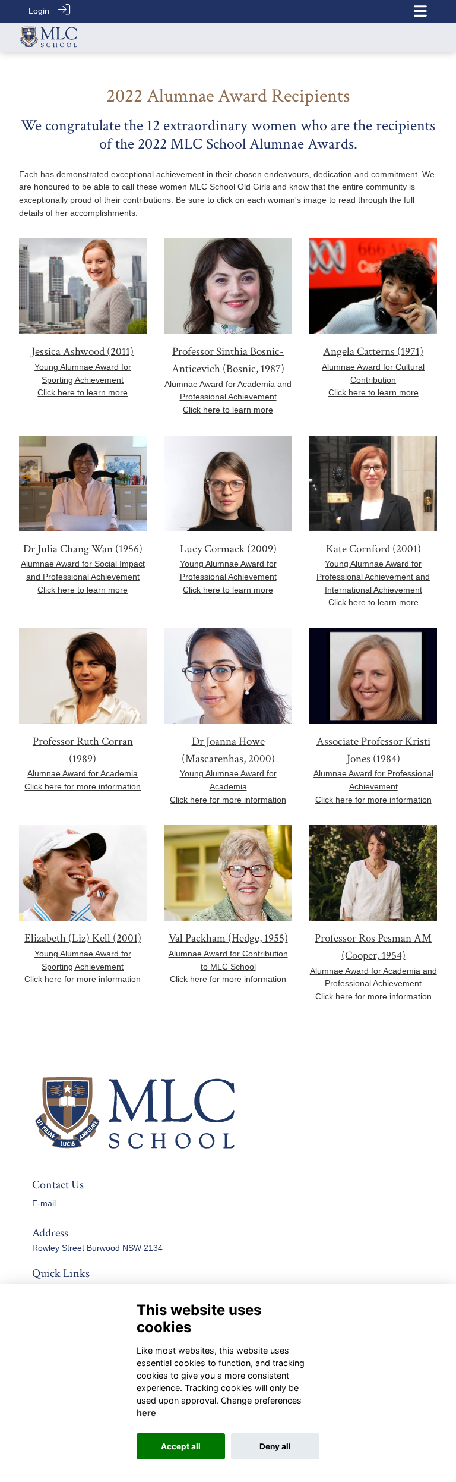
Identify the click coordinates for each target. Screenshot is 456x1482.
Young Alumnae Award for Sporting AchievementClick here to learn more (82, 379)
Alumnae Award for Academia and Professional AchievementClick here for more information (373, 983)
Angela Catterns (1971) (373, 351)
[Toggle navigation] (420, 11)
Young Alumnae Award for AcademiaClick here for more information (228, 786)
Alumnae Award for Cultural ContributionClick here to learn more (373, 379)
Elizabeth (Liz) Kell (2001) (82, 938)
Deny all (275, 1446)
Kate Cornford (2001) (373, 549)
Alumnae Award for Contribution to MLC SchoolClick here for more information (228, 966)
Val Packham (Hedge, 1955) (228, 938)
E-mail (44, 1203)
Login (38, 10)
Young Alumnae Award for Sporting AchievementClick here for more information (82, 966)
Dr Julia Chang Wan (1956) (82, 549)
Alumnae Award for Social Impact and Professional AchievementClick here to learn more (83, 576)
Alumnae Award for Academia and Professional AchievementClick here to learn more (228, 396)
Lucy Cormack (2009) (228, 549)
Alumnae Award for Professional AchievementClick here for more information (373, 786)
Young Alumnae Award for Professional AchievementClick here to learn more (228, 576)
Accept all (181, 1446)
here (146, 1413)
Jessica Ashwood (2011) (82, 351)
